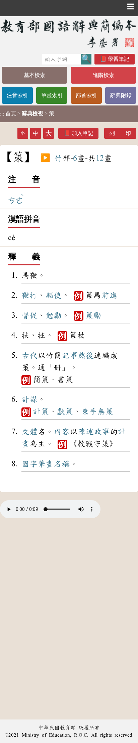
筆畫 (46, 464)
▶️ (45, 158)
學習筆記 (118, 59)
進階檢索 (103, 75)
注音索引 (17, 95)
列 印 (120, 133)
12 (100, 158)
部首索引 (86, 95)
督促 (29, 315)
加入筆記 (82, 133)
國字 (29, 464)
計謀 (29, 399)
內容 (62, 432)
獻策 (65, 411)
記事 (70, 355)
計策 (41, 411)
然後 (86, 355)
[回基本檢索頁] (69, 33)
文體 (29, 432)
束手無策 (97, 411)
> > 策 (27, 114)
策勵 (93, 315)
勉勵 (54, 315)
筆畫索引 (52, 95)
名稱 (62, 464)
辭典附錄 (121, 95)
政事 (102, 432)
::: (2, 114)
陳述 (86, 432)
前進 (109, 295)
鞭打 (29, 295)
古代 (29, 355)
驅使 (54, 295)
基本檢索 (34, 75)
